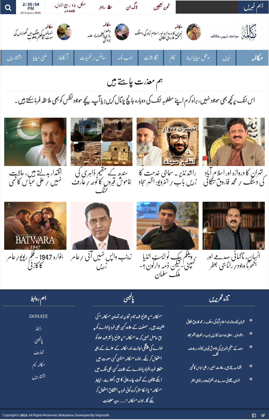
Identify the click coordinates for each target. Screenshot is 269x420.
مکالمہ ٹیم (38, 364)
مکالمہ (257, 58)
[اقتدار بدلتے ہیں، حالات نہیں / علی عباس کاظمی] (35, 141)
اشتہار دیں (14, 57)
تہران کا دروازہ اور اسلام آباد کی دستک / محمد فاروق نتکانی (158, 34)
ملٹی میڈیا (40, 57)
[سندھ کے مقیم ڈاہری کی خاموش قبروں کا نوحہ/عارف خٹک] (101, 141)
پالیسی (38, 340)
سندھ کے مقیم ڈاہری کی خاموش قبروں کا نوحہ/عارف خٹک (101, 182)
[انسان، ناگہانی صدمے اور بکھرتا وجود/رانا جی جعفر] (234, 224)
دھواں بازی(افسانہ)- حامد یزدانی (99, 35)
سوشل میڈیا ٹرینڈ (199, 57)
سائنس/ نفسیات (93, 57)
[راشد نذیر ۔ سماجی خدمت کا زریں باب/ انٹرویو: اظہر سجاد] (168, 141)
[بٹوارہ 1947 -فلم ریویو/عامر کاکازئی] (35, 224)
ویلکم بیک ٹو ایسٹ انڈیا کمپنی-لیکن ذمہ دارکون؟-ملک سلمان (167, 265)
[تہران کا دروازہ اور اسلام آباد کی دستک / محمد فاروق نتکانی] (234, 141)
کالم (172, 57)
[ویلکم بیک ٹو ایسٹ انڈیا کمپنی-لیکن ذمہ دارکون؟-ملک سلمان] (168, 224)
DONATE (38, 316)
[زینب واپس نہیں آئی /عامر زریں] (101, 224)
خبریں (226, 57)
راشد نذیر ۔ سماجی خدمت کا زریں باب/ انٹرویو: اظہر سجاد (216, 334)
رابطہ (38, 328)
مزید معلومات (111, 401)
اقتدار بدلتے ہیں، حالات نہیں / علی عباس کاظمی (215, 367)
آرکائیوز (63, 57)
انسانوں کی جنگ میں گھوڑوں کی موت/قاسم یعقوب (33, 34)
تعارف (39, 352)
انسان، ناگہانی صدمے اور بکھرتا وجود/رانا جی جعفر (215, 380)
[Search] (8, 7)
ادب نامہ (124, 57)
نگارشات (150, 57)
